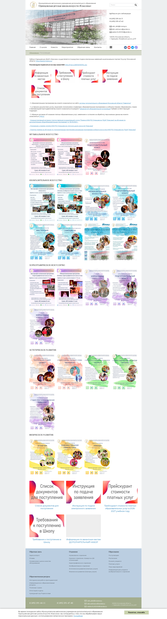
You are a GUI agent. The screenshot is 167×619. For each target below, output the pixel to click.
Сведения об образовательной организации (95, 109)
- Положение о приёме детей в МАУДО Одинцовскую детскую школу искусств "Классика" (61, 126)
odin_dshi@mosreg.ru (119, 26)
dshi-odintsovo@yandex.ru (121, 29)
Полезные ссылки (35, 588)
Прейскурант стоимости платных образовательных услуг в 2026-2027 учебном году (120, 508)
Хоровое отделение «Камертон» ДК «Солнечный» (81, 559)
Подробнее (78, 616)
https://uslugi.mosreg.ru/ (44, 61)
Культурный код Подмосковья (40, 593)
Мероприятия (67, 47)
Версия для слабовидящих (121, 13)
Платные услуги (114, 564)
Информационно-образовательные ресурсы (42, 584)
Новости (54, 47)
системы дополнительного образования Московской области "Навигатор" (105, 103)
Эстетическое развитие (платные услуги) (83, 569)
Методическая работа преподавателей (43, 580)
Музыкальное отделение (77, 555)
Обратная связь (83, 47)
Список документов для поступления (47, 507)
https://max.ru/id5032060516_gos (76, 65)
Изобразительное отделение (79, 566)
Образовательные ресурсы (39, 576)
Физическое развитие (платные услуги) (82, 572)
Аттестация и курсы (36, 590)
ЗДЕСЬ (41, 116)
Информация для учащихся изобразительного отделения (119, 571)
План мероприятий (115, 567)
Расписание (113, 558)
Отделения (73, 551)
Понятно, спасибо (136, 612)
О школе (43, 47)
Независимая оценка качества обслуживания (40, 562)
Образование (34, 53)
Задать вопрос (34, 555)
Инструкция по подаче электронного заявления (83, 507)
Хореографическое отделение (80, 563)
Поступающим (114, 555)
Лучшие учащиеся (115, 561)
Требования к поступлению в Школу (47, 540)
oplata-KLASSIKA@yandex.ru (122, 32)
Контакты (98, 47)
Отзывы (32, 558)
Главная (32, 47)
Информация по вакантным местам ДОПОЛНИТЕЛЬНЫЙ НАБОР (83, 540)
